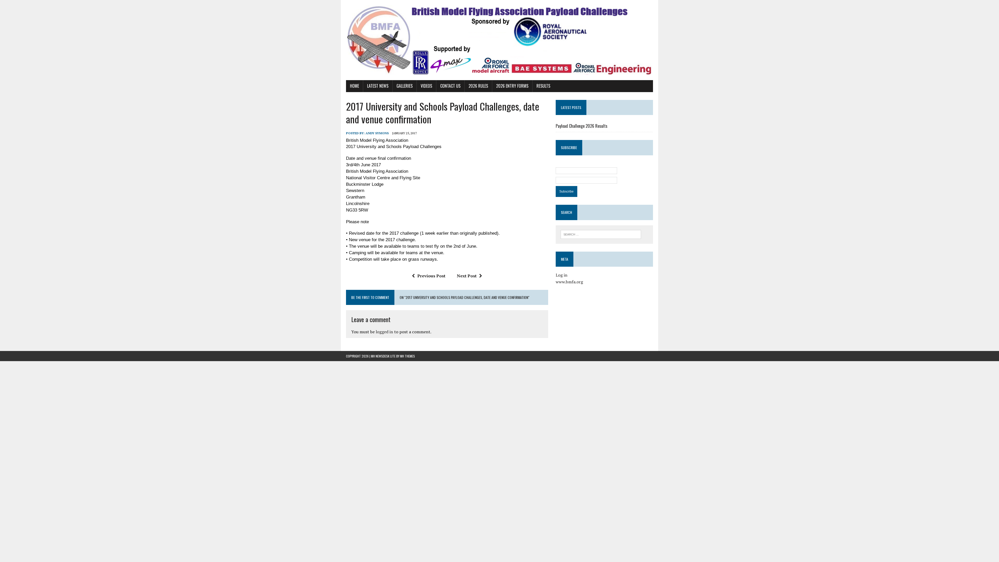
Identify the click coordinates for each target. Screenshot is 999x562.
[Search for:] (601, 234)
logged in (384, 332)
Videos (426, 86)
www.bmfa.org (569, 282)
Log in (561, 275)
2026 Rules (478, 86)
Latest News (377, 86)
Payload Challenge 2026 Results (581, 126)
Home (354, 86)
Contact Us (450, 86)
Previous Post (431, 276)
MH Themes (407, 356)
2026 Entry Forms (512, 86)
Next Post (467, 276)
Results (543, 86)
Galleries (404, 86)
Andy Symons (377, 133)
